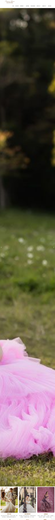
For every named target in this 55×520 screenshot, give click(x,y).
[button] (1, 247)
